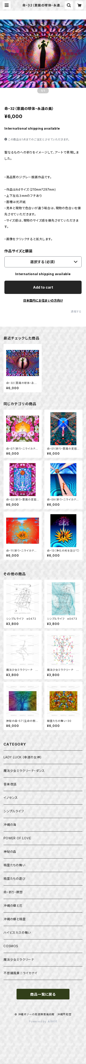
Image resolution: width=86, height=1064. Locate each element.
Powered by (38, 1021)
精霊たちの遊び (15, 878)
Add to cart (43, 287)
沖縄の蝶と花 (13, 905)
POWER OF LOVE (17, 838)
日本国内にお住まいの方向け (43, 300)
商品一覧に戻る (43, 994)
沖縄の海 (10, 824)
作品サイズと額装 (18, 251)
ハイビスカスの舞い (17, 932)
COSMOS (11, 946)
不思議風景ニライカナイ (20, 973)
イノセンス (11, 797)
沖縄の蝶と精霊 (15, 919)
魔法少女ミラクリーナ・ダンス (24, 771)
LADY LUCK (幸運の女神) (23, 757)
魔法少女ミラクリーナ (19, 959)
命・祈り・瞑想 (13, 892)
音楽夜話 (10, 784)
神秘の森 (10, 851)
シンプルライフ (14, 811)
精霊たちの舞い (14, 865)
